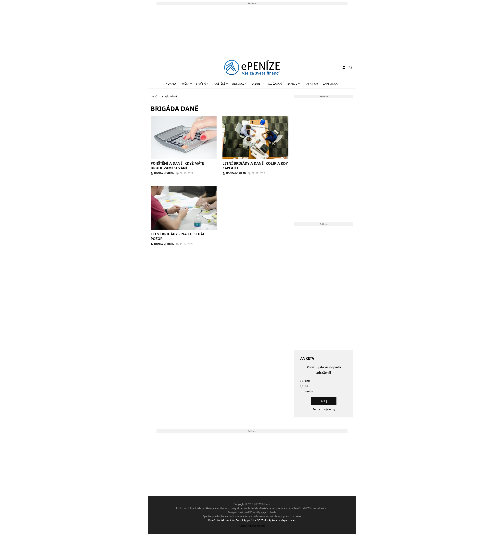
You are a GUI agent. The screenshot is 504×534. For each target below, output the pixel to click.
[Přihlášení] (344, 67)
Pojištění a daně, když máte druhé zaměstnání (177, 165)
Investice (238, 83)
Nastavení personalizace (252, 525)
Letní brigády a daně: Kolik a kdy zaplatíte (255, 165)
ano (307, 381)
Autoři (230, 520)
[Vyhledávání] (350, 67)
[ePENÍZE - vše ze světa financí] (252, 67)
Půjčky (185, 83)
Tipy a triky (311, 83)
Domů (211, 520)
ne (306, 386)
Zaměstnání (330, 83)
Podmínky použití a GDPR (249, 520)
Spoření (201, 83)
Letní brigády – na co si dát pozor (178, 236)
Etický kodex (272, 520)
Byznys (256, 83)
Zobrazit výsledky (324, 409)
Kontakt (221, 520)
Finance (292, 83)
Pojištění (219, 83)
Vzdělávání (275, 83)
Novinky (171, 83)
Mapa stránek (288, 520)
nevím (309, 391)
